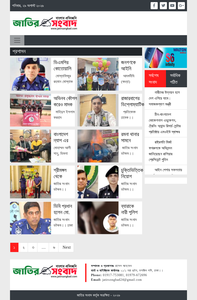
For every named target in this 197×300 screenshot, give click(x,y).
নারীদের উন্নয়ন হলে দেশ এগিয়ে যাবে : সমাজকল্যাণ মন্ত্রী (164, 98)
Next (67, 247)
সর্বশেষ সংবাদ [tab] (154, 79)
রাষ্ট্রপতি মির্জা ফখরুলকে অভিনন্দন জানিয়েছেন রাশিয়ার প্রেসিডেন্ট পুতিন (160, 151)
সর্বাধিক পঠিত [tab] (175, 79)
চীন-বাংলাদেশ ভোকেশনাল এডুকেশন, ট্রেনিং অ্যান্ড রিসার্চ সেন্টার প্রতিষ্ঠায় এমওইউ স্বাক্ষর (165, 123)
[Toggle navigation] (17, 40)
